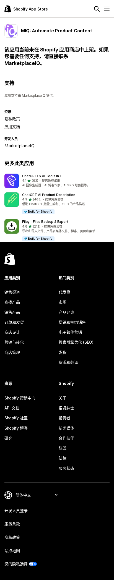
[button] (57, 181)
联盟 (62, 448)
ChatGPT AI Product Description (48, 195)
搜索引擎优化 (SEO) (76, 342)
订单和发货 (14, 322)
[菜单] (107, 9)
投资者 (64, 418)
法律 (62, 458)
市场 (62, 302)
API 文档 (11, 408)
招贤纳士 (66, 408)
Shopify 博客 (16, 428)
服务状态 (66, 468)
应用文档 (12, 126)
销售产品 (12, 312)
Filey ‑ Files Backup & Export (45, 222)
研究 (8, 438)
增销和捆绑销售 (72, 322)
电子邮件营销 (70, 332)
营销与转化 (14, 342)
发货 (62, 352)
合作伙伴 (66, 438)
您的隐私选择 (16, 563)
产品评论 (66, 312)
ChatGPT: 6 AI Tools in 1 (41, 176)
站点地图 (12, 550)
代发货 (64, 292)
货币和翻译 (68, 362)
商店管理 (12, 352)
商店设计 (12, 332)
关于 (62, 398)
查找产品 (12, 302)
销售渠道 (12, 292)
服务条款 (12, 523)
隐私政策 (12, 118)
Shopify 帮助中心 (19, 398)
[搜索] (97, 9)
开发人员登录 (16, 510)
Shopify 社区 (16, 418)
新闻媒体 (66, 428)
